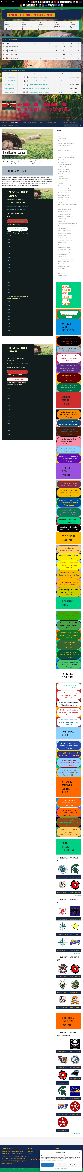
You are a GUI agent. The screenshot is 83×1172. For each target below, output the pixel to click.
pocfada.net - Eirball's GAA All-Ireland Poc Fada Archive (69, 644)
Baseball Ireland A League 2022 (17, 229)
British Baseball (62, 228)
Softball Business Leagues (65, 249)
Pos (3, 43)
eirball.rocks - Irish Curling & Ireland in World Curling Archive (69, 722)
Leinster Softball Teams (64, 171)
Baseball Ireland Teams (64, 145)
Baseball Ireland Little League (65, 155)
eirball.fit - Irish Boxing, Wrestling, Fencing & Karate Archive (68, 695)
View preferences (74, 1165)
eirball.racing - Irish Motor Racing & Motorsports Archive (68, 592)
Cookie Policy (57, 1168)
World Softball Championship (65, 259)
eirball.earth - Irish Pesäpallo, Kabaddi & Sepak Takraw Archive (69, 772)
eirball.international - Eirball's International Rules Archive (69, 654)
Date (9, 73)
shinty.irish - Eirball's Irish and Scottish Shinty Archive (69, 754)
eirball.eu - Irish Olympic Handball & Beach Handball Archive (69, 745)
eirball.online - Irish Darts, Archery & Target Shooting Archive (69, 712)
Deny (60, 1165)
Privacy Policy (64, 1168)
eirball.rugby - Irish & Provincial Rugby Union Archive (68, 414)
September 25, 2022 (9, 77)
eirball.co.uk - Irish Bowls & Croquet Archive (69, 521)
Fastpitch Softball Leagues (65, 240)
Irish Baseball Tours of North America (67, 204)
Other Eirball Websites (13, 126)
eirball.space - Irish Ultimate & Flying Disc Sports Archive (69, 812)
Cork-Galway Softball (63, 192)
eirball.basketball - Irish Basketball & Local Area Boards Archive (68, 368)
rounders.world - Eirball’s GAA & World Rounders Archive (69, 635)
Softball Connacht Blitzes (64, 197)
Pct (64, 43)
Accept (47, 1165)
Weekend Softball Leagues (65, 252)
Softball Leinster (62, 162)
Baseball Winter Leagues (64, 233)
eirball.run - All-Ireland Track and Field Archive (68, 686)
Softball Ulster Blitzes (63, 183)
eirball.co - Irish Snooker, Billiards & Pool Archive (69, 528)
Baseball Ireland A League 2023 (17, 221)
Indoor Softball (62, 242)
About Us (4, 126)
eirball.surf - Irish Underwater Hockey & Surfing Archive (69, 802)
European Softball (62, 264)
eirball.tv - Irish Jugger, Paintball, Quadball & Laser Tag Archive (69, 822)
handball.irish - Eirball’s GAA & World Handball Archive (68, 625)
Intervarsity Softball (63, 245)
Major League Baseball (64, 211)
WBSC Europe (61, 221)
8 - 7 (60, 77)
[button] (80, 1152)
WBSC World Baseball (52, 122)
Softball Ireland (64, 122)
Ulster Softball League (64, 178)
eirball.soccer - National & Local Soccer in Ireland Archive (68, 458)
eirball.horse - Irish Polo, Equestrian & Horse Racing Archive (69, 575)
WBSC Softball (73, 122)
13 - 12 (60, 92)
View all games (77, 95)
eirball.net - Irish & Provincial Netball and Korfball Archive (69, 441)
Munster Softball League (64, 190)
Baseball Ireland (14, 122)
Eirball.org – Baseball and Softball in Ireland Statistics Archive (43, 109)
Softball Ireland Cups (63, 237)
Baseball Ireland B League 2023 (17, 372)
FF (50, 43)
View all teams (77, 895)
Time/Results (60, 73)
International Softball (63, 261)
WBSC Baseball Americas (64, 230)
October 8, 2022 (9, 88)
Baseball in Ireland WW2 (64, 148)
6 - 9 (60, 88)
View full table (77, 61)
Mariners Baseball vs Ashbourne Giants (39, 88)
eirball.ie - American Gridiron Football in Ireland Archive (69, 341)
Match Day (74, 73)
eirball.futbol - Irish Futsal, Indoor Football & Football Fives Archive (69, 502)
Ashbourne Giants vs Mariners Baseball (39, 92)
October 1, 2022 (9, 84)
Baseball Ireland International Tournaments (69, 226)
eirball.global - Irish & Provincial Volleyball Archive (69, 387)
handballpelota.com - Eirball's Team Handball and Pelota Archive (69, 762)
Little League (23, 122)
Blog (7, 122)
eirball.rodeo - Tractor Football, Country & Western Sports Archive (69, 832)
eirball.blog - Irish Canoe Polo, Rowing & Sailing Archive (69, 565)
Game (36, 73)
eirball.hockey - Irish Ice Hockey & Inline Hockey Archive (69, 358)
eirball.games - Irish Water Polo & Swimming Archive (68, 556)
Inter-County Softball (63, 195)
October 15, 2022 (9, 92)
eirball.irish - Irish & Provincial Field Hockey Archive (69, 431)
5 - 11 (60, 84)
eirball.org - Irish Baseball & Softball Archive (69, 349)
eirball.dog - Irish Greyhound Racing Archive (69, 549)
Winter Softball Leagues (64, 247)
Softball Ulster (62, 176)
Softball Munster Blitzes (64, 200)
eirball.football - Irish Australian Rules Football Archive (69, 492)
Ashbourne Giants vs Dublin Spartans (39, 81)
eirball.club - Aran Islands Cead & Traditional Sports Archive (68, 664)
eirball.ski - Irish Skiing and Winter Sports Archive (69, 704)
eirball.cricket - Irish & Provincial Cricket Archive (68, 423)
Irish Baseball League (63, 141)
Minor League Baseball (64, 214)
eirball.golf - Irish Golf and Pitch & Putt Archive (68, 450)
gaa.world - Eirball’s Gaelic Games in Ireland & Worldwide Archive (69, 615)
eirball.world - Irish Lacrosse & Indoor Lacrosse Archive (69, 377)
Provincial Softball (33, 122)
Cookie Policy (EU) (62, 275)
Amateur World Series (63, 207)
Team (7, 43)
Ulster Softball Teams (63, 181)
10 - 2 (60, 81)
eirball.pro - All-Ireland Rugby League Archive (69, 484)
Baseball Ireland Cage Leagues (66, 143)
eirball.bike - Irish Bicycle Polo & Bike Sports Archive (69, 583)
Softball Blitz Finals (63, 254)
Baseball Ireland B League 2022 (17, 379)
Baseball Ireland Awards (64, 150)
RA (78, 43)
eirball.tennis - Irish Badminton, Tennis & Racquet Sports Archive (68, 512)
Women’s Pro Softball (63, 266)
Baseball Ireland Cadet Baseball (66, 157)
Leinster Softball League (64, 164)
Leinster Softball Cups (64, 169)
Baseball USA (42, 122)
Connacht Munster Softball (65, 185)
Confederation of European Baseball (67, 223)
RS (71, 43)
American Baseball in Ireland (65, 209)
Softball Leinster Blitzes (64, 174)
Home (3, 122)
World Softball (61, 268)
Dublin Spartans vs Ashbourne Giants (39, 77)
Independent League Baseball (65, 216)
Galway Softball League (64, 188)
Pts (56, 43)
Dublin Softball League (64, 166)
